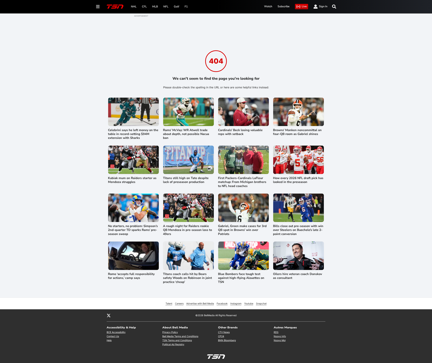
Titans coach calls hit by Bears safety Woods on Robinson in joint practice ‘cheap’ (187, 278)
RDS (276, 332)
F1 (186, 6)
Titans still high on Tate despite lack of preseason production (186, 180)
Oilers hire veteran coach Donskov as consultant (297, 276)
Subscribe (284, 6)
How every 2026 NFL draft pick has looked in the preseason (298, 180)
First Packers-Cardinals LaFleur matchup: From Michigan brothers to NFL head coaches (242, 182)
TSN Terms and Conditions (177, 340)
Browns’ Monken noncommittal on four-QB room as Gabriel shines (297, 132)
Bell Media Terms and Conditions (180, 336)
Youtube (248, 303)
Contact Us (113, 336)
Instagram (235, 303)
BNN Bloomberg (227, 340)
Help (109, 340)
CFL (144, 6)
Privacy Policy (170, 332)
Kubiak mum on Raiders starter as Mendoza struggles (132, 180)
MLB (155, 6)
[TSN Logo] (115, 6)
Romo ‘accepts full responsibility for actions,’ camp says (131, 276)
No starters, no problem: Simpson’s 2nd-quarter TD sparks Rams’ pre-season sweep (133, 230)
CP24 (221, 336)
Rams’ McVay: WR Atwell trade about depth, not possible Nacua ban (186, 134)
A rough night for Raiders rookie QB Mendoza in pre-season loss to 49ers (187, 230)
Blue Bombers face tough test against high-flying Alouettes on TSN (241, 278)
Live (304, 6)
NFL (165, 6)
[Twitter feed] (109, 315)
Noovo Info (280, 336)
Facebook (222, 303)
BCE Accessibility (116, 332)
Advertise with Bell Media (200, 303)
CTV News (224, 332)
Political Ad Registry (173, 344)
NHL (134, 6)
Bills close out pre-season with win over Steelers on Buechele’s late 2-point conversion (298, 230)
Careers (179, 303)
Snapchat (261, 303)
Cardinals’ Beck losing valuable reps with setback (240, 132)
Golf (176, 6)
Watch (268, 6)
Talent (169, 303)
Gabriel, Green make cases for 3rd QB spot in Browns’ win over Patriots (242, 230)
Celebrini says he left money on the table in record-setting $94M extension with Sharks (133, 134)
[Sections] (97, 6)
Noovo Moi (280, 340)
